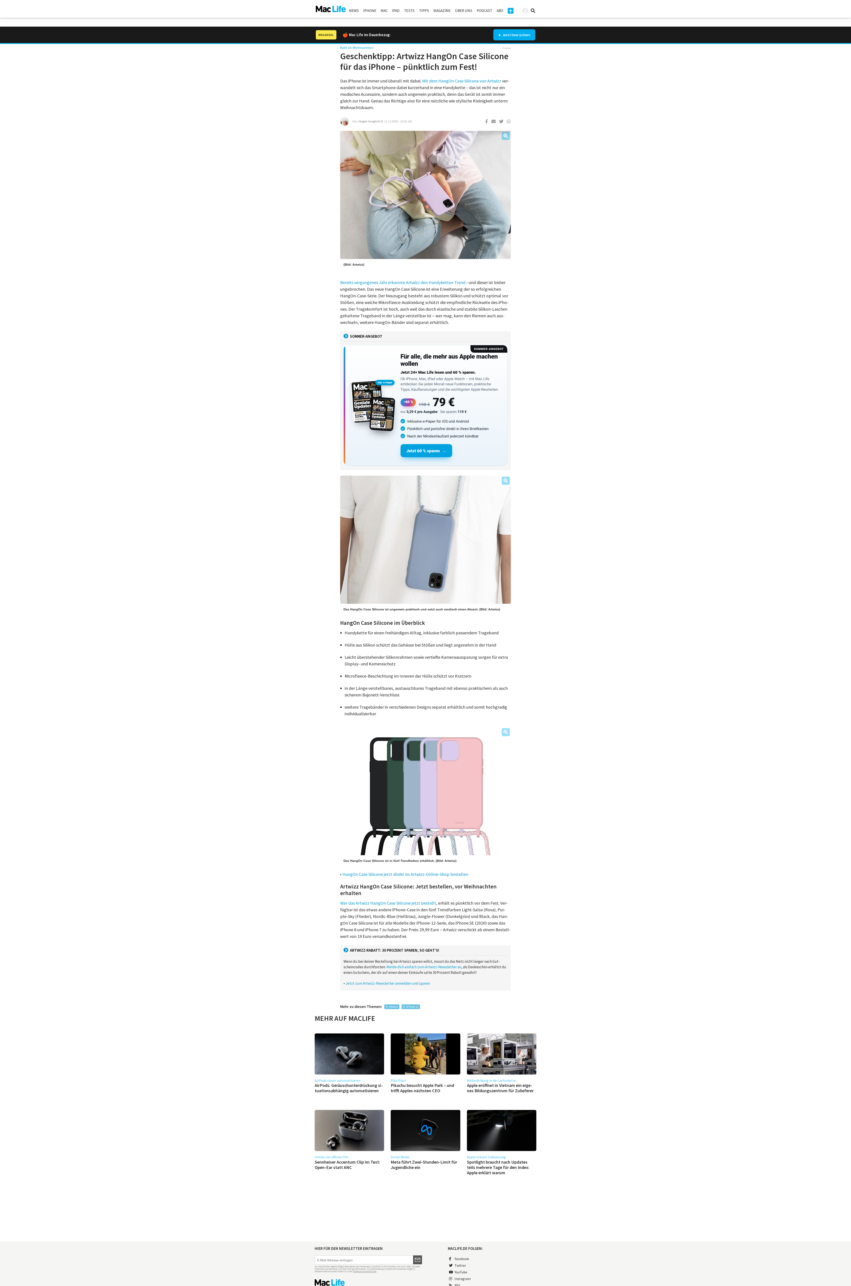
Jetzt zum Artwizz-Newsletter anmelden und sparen (387, 983)
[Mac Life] (368, 1282)
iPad (396, 10)
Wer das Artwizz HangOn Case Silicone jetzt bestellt (388, 903)
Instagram (463, 1278)
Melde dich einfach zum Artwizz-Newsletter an (423, 966)
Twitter (460, 1265)
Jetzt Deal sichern (516, 35)
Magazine (442, 10)
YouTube (461, 1272)
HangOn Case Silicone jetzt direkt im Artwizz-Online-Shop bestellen (405, 874)
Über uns (463, 10)
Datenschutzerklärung (364, 1271)
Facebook (462, 1259)
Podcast (484, 10)
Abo (500, 10)
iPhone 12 (412, 1007)
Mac (384, 10)
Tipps (424, 10)
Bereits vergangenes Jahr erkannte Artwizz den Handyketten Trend (402, 282)
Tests (409, 10)
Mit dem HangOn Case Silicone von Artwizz (461, 81)
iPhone (369, 10)
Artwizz (393, 1007)
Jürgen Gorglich (369, 121)
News (354, 10)
